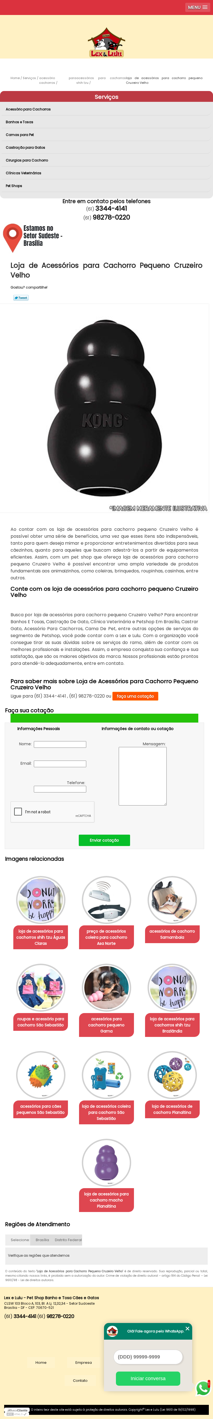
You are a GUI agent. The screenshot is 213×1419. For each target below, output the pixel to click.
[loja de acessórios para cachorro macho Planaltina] (106, 1160)
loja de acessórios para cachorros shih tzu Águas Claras (40, 937)
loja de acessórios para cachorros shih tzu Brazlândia (172, 1025)
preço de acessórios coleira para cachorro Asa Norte (106, 937)
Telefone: (76, 783)
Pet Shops (14, 185)
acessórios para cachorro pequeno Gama (106, 1025)
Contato (80, 1380)
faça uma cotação (135, 696)
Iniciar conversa (148, 1378)
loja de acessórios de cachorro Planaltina (172, 1109)
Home (41, 1362)
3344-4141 (111, 208)
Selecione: (20, 1240)
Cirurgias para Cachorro (27, 160)
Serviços (106, 97)
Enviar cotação (104, 840)
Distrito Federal (68, 1240)
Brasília (42, 1240)
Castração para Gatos (25, 147)
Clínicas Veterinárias (23, 173)
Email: (27, 763)
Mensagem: (155, 744)
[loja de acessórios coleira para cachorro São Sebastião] (106, 1072)
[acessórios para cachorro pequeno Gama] (106, 985)
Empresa (83, 1362)
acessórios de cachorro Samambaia (172, 934)
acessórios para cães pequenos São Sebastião (41, 1109)
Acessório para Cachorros (28, 109)
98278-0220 (111, 217)
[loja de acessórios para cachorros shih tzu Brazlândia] (172, 985)
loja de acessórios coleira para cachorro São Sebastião (106, 1112)
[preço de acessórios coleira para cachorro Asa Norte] (106, 897)
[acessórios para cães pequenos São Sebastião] (40, 1072)
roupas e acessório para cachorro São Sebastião (40, 1022)
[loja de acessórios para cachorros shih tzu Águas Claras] (40, 897)
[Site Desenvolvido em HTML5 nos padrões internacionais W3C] (16, 1414)
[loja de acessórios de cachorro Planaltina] (172, 1072)
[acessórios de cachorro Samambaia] (172, 897)
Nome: (26, 744)
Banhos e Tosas (19, 122)
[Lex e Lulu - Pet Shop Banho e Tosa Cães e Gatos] (106, 32)
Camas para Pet (20, 134)
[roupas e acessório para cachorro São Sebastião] (40, 985)
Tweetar (21, 298)
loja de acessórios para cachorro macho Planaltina (106, 1200)
